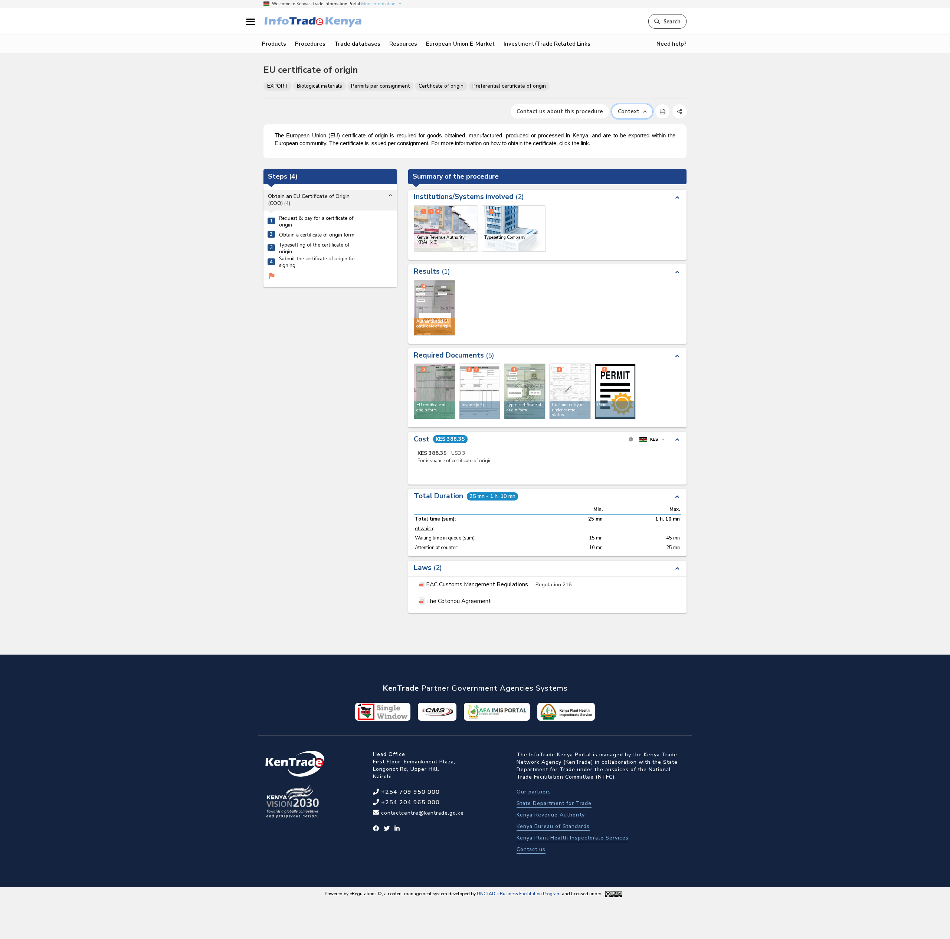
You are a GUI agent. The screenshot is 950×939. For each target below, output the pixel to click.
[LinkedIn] (397, 829)
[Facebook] (376, 829)
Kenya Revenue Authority (551, 814)
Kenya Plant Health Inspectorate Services (573, 837)
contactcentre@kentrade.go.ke (421, 812)
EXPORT (277, 85)
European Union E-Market (460, 44)
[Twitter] (387, 829)
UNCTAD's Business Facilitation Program (519, 894)
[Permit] (615, 391)
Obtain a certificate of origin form (316, 234)
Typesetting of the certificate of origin (314, 248)
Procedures (310, 44)
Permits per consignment (380, 85)
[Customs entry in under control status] (570, 391)
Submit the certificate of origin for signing (317, 262)
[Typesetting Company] (514, 228)
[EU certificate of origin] (434, 391)
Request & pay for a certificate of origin (316, 221)
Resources (403, 44)
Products (274, 44)
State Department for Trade (554, 803)
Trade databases (357, 44)
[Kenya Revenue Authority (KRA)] (446, 228)
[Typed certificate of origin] (525, 391)
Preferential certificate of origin (509, 85)
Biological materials (319, 85)
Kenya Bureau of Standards (553, 826)
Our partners (534, 791)
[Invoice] (480, 391)
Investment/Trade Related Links (547, 44)
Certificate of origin (441, 85)
